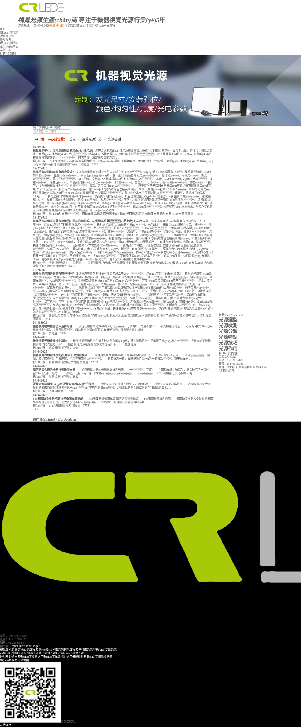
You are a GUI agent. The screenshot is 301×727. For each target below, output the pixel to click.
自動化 (106, 263)
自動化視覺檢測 (121, 263)
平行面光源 (86, 649)
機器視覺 (54, 315)
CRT (84, 263)
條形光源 (5, 39)
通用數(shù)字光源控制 (52, 656)
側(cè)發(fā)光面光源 (125, 213)
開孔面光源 (71, 649)
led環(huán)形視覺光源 (70, 653)
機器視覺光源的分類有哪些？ (54, 273)
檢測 (58, 347)
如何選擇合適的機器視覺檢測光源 (54, 369)
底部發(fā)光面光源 (26, 649)
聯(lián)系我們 (8, 660)
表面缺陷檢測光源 (60, 405)
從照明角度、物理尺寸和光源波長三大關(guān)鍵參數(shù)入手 (160, 161)
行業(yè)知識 (8, 53)
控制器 (4, 656)
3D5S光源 (178, 213)
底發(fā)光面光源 (148, 213)
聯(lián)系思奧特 (105, 25)
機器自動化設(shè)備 (162, 263)
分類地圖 (23, 660)
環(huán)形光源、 (65, 213)
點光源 (98, 213)
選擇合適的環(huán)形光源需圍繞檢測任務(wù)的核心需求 (85, 161)
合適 (58, 376)
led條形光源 (31, 653)
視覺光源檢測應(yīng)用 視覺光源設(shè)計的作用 (63, 384)
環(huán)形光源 (9, 43)
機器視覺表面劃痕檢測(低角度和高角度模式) (60, 355)
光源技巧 (228, 342)
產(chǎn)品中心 (9, 46)
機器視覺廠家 (135, 315)
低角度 (65, 362)
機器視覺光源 (57, 263)
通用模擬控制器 (76, 656)
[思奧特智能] (43, 12)
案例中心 (5, 50)
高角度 (75, 362)
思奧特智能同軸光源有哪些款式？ (54, 172)
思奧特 (76, 263)
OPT (69, 263)
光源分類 (228, 331)
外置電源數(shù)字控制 (23, 656)
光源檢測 (114, 139)
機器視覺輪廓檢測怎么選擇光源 (52, 326)
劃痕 (51, 362)
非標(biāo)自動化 (80, 315)
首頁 (3, 29)
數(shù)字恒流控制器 (99, 656)
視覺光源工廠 (140, 263)
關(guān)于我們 (85, 25)
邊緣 (51, 347)
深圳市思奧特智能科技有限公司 (179, 315)
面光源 (107, 213)
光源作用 (228, 348)
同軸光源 (87, 213)
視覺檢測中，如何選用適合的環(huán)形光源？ (64, 150)
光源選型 (228, 319)
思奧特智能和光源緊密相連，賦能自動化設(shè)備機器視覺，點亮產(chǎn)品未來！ (92, 221)
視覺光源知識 (92, 139)
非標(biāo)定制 (100, 315)
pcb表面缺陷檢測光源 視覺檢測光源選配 (58, 398)
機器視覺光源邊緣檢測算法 (50, 341)
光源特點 (228, 337)
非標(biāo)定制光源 (105, 649)
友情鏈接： (7, 725)
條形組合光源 (47, 653)
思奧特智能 (57, 25)
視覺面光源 (7, 36)
